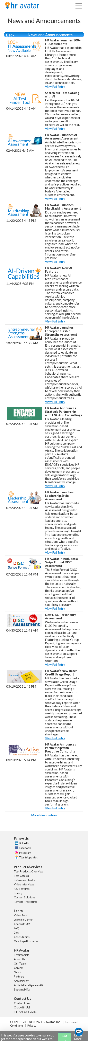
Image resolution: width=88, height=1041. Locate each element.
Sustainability (22, 989)
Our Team (20, 963)
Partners (19, 976)
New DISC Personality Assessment (60, 616)
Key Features (21, 888)
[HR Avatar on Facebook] (16, 848)
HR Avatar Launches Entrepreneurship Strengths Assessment (61, 331)
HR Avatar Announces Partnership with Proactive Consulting (60, 748)
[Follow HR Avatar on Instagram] (16, 853)
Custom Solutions (24, 897)
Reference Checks (24, 880)
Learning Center (23, 919)
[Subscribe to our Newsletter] (16, 857)
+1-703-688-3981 (25, 1011)
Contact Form (22, 1003)
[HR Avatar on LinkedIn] (16, 843)
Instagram (25, 852)
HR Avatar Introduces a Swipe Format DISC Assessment (61, 562)
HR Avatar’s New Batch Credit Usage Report (61, 672)
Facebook (25, 848)
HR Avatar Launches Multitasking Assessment (63, 206)
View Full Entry (55, 86)
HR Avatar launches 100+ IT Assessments (63, 42)
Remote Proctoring (25, 901)
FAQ (16, 928)
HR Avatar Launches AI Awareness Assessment (62, 136)
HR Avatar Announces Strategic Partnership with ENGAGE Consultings (63, 411)
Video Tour (20, 915)
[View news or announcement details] (24, 51)
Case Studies (21, 937)
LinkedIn (24, 843)
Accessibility (21, 980)
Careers (18, 967)
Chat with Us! (22, 924)
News (17, 972)
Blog (16, 932)
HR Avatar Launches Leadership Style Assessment (59, 495)
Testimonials (21, 955)
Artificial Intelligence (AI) (28, 985)
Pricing (18, 893)
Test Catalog (21, 875)
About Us (19, 959)
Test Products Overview (28, 871)
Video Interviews (24, 884)
